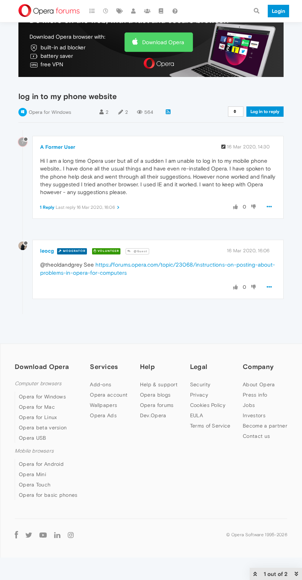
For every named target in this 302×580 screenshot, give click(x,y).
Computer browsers (38, 383)
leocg (47, 251)
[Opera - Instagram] (70, 534)
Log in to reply (265, 111)
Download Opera (163, 42)
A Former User (57, 147)
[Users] (134, 11)
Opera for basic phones (48, 495)
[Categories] (92, 11)
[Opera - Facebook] (16, 534)
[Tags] (120, 11)
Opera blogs (155, 395)
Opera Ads (103, 415)
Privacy (199, 395)
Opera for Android (41, 464)
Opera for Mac (37, 407)
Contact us (256, 436)
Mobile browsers (34, 451)
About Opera (259, 384)
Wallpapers (103, 405)
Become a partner (265, 426)
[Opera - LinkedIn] (57, 534)
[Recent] (106, 11)
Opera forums (157, 405)
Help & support (159, 384)
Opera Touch (34, 485)
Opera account (108, 395)
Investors (254, 415)
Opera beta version (43, 427)
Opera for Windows (50, 112)
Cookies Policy (207, 405)
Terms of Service (210, 426)
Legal (199, 366)
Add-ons (100, 384)
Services (104, 366)
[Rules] (161, 11)
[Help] (175, 11)
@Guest (140, 251)
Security (200, 384)
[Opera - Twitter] (29, 534)
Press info (255, 395)
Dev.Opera (153, 415)
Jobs (249, 405)
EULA (196, 415)
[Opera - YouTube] (43, 534)
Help (147, 366)
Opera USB (32, 438)
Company (258, 366)
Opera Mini (32, 474)
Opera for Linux (38, 417)
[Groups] (147, 11)
